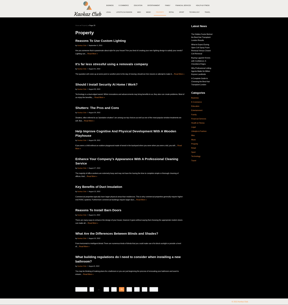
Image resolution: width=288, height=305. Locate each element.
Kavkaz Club (82, 45)
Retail (171, 12)
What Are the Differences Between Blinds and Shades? (116, 233)
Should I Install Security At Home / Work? (106, 84)
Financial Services (183, 5)
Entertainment (153, 5)
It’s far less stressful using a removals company (111, 64)
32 (145, 289)
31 (137, 289)
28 (114, 289)
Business (110, 5)
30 (129, 289)
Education (138, 5)
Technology (194, 12)
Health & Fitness (202, 5)
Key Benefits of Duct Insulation (98, 187)
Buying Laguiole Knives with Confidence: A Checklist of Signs (200, 61)
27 (106, 289)
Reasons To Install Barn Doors (98, 210)
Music (148, 12)
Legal (108, 12)
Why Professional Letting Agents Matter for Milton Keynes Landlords (201, 71)
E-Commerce (124, 5)
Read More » (92, 54)
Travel (207, 12)
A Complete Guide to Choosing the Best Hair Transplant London (200, 81)
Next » (153, 289)
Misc (139, 12)
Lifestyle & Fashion (124, 12)
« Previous (81, 289)
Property (160, 12)
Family (167, 5)
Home (77, 25)
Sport (181, 12)
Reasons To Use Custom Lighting (100, 40)
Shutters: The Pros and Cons (97, 108)
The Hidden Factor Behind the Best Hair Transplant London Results (201, 37)
